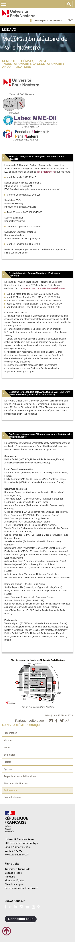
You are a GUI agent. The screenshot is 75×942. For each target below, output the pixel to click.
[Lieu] (38, 906)
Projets (7, 761)
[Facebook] (56, 721)
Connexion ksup (20, 919)
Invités (7, 747)
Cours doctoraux (12, 797)
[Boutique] (27, 906)
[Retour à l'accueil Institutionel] (16, 821)
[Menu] (3, 4)
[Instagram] (21, 906)
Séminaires (9, 754)
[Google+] (67, 721)
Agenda (8, 769)
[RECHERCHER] (69, 4)
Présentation (10, 733)
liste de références (46, 172)
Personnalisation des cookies (21, 888)
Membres (8, 740)
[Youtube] (33, 906)
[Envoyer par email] (51, 721)
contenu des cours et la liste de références (44, 288)
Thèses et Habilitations (16, 783)
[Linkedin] (15, 906)
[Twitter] (62, 721)
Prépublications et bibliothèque (20, 776)
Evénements (10, 790)
